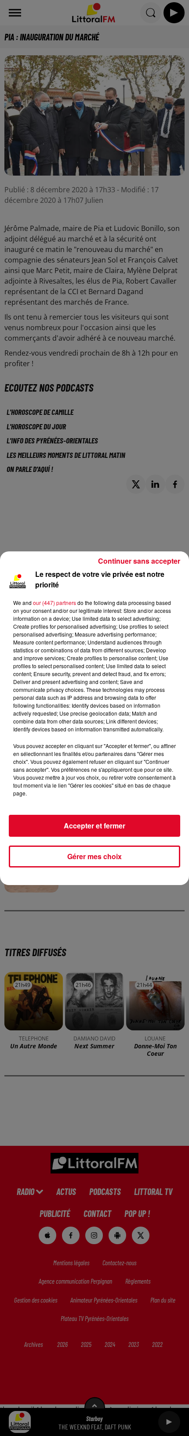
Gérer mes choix (94, 856)
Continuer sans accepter (139, 561)
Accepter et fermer (94, 826)
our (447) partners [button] (54, 602)
